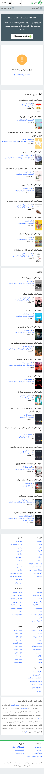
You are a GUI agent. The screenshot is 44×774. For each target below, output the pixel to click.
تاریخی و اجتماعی (36, 681)
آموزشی (39, 691)
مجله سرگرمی (17, 640)
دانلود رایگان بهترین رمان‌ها (25, 191)
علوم (20, 537)
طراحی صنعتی (17, 592)
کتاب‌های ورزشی (28, 486)
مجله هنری (18, 659)
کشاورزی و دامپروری (15, 576)
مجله (20, 626)
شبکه (40, 611)
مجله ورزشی (18, 646)
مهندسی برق (17, 602)
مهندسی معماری (16, 599)
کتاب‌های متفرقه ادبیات (26, 453)
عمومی (39, 626)
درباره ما (39, 750)
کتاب (38, 718)
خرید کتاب (20, 753)
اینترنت (39, 592)
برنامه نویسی (38, 602)
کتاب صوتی (37, 668)
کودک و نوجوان (37, 649)
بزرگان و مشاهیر (36, 630)
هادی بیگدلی (27, 314)
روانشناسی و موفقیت (35, 678)
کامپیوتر (39, 588)
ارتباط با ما (38, 747)
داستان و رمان (37, 675)
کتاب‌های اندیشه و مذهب (25, 158)
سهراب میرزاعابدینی (25, 205)
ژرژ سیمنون (28, 330)
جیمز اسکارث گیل (26, 298)
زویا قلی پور (28, 379)
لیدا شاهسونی (27, 104)
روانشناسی (18, 557)
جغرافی (19, 554)
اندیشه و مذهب (16, 544)
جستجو (15, 3)
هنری (40, 659)
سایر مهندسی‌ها (16, 615)
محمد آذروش (27, 415)
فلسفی (19, 567)
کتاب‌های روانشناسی (27, 106)
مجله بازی (19, 637)
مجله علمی (18, 653)
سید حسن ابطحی (26, 155)
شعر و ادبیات (37, 672)
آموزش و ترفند (37, 595)
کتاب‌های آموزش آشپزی (25, 120)
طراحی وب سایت (36, 615)
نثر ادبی (39, 560)
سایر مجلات (18, 662)
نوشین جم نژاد (27, 363)
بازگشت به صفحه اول (22, 74)
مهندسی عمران (17, 595)
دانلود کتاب (15, 705)
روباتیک (19, 611)
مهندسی (18, 588)
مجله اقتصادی (17, 643)
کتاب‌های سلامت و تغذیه (10, 141)
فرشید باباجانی (27, 254)
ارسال (27, 732)
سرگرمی (39, 643)
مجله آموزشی (17, 649)
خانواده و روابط (37, 637)
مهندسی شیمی (16, 608)
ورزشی (40, 656)
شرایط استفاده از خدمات (33, 756)
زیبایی (40, 640)
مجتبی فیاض (27, 139)
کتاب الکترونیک (18, 747)
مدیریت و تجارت (36, 684)
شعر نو (40, 551)
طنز (41, 554)
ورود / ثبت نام (6, 8)
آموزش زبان (38, 573)
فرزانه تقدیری (27, 347)
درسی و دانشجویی (16, 573)
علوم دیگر (19, 583)
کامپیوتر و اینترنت (36, 621)
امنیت (40, 599)
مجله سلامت (17, 656)
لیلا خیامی (28, 221)
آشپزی (40, 633)
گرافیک (39, 618)
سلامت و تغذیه (37, 646)
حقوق (20, 570)
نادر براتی (29, 281)
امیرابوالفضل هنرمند (25, 516)
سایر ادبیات (38, 576)
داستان (39, 541)
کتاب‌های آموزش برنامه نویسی (23, 256)
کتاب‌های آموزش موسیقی (25, 207)
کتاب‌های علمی (10, 158)
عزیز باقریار (28, 172)
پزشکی (20, 548)
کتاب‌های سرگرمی (28, 520)
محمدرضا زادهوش (26, 396)
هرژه (30, 237)
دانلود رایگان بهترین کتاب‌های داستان (21, 283)
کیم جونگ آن (27, 467)
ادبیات (39, 537)
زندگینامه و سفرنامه (35, 564)
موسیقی (39, 653)
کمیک (40, 557)
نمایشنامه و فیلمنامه (35, 567)
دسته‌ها (5, 3)
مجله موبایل (18, 633)
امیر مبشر (28, 483)
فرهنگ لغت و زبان (35, 570)
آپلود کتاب (35, 8)
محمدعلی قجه (27, 500)
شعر (40, 548)
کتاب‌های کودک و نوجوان (25, 223)
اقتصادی (19, 541)
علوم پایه (19, 580)
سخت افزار (38, 608)
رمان (40, 544)
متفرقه (40, 662)
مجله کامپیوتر (17, 630)
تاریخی (19, 551)
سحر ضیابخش (27, 188)
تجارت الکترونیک (36, 605)
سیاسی (19, 564)
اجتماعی (19, 560)
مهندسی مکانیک (16, 605)
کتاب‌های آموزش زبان (26, 417)
